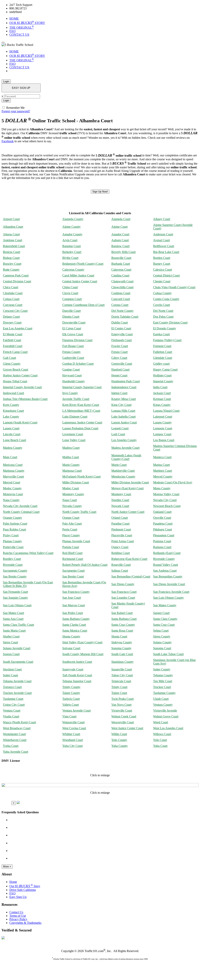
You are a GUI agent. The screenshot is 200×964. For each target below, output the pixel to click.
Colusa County (162, 293)
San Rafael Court (122, 613)
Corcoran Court (12, 305)
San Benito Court (73, 576)
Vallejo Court (70, 704)
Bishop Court (11, 257)
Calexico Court (162, 269)
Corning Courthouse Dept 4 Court (83, 305)
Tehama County (163, 675)
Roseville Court (121, 564)
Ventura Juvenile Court (76, 710)
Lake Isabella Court (123, 416)
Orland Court (119, 517)
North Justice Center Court (127, 511)
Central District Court (166, 275)
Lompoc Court (162, 434)
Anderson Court (163, 234)
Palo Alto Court (72, 523)
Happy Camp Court (165, 369)
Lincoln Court (11, 434)
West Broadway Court (16, 728)
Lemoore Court (162, 428)
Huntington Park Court (125, 381)
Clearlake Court (12, 293)
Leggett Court (120, 428)
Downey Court (12, 322)
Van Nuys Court (121, 704)
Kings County (162, 404)
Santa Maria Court (14, 630)
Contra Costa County (166, 299)
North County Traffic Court (79, 511)
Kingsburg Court (13, 410)
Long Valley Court (73, 440)
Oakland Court (162, 511)
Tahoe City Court (122, 675)
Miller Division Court (75, 482)
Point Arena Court (122, 541)
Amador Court (120, 234)
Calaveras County (73, 269)
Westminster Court (14, 734)
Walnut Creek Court (123, 716)
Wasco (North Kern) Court (19, 722)
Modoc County (12, 488)
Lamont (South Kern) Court (20, 422)
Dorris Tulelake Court (124, 316)
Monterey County (73, 494)
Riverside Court (12, 564)
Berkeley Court (71, 252)
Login (6, 81)
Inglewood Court (13, 393)
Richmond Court (72, 558)
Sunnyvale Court (72, 669)
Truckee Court (162, 687)
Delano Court (11, 316)
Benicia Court (11, 252)
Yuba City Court (72, 745)
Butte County (11, 269)
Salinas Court (119, 570)
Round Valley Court (165, 564)
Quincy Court (119, 547)
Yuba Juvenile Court (15, 751)
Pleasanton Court (163, 535)
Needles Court (120, 500)
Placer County (71, 535)
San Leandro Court (123, 597)
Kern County (11, 404)
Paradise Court (120, 523)
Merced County (162, 476)
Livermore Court (72, 434)
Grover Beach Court (15, 369)
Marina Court (161, 464)
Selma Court (161, 630)
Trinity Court (119, 687)
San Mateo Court (13, 613)
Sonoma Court (162, 648)
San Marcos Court (73, 605)
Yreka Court (10, 745)
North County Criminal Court (21, 511)
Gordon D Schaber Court (78, 363)
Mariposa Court (72, 470)
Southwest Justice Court (77, 661)
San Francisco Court (124, 591)
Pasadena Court (162, 523)
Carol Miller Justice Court (78, 275)
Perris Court (69, 529)
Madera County (12, 447)
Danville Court (71, 310)
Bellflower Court (163, 246)
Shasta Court (119, 636)
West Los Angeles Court (168, 728)
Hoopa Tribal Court (15, 381)
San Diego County (122, 584)
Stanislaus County (122, 661)
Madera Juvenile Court (125, 447)
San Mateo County (164, 605)
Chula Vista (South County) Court (174, 287)
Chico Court (10, 287)
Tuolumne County (164, 693)
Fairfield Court (12, 340)
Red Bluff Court (72, 553)
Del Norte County (122, 310)
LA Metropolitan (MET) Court (81, 410)
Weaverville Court (122, 722)
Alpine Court (119, 226)
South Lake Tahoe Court (168, 654)
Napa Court (69, 500)
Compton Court (72, 299)
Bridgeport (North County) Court (82, 263)
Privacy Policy (18, 919)
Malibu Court (70, 457)
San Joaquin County (15, 597)
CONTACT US (19, 34)
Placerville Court (121, 535)
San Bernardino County (167, 576)
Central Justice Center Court (79, 281)
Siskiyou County (121, 642)
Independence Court (123, 387)
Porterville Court (13, 547)
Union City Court (14, 704)
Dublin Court (119, 322)
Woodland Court (72, 740)
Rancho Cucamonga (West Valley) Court (28, 553)
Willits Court (119, 734)
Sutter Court (10, 675)
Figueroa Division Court (77, 340)
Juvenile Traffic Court (75, 399)
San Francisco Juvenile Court (171, 591)
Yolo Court (160, 740)
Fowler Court (119, 346)
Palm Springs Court (15, 523)
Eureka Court (161, 334)
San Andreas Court (165, 570)
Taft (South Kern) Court (77, 675)
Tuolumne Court (13, 698)
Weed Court (160, 722)
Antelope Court (12, 240)
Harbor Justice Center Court (20, 375)
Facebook (8, 141)
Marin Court (119, 464)
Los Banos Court (163, 440)
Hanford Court (120, 369)
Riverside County (164, 558)
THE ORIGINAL (21, 27)
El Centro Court (121, 328)
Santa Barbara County (76, 618)
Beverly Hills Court (123, 252)
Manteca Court (162, 457)
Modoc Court (70, 488)
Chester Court (161, 281)
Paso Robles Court (14, 529)
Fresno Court (119, 352)
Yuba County (119, 745)
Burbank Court (120, 263)
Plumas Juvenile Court (76, 541)
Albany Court (161, 219)
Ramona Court (162, 547)
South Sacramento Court (18, 661)
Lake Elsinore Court (74, 416)
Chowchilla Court (122, 287)
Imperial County (163, 381)
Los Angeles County (124, 440)
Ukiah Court (161, 698)
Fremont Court (162, 346)
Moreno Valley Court (166, 494)
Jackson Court (162, 393)
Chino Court (70, 287)
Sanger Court (161, 613)
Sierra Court (10, 642)
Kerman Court (162, 399)
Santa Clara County (165, 618)
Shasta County (71, 636)
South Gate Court (122, 654)
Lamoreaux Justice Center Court (82, 422)
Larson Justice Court (124, 422)
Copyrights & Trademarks (25, 922)
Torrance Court (12, 687)
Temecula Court (121, 681)
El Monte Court (12, 334)
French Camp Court (15, 352)
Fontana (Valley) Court (167, 340)
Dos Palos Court (163, 316)
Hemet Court (119, 375)
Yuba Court (160, 745)
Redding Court (120, 553)
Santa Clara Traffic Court (18, 624)
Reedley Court (12, 558)
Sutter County (161, 669)
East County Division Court (170, 322)
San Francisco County (76, 591)
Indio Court (160, 387)
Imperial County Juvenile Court (22, 387)
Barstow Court (120, 246)
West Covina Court (74, 728)
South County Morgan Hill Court (82, 654)
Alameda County (72, 219)
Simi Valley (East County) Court (82, 642)
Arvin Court (69, 240)
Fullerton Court (162, 352)
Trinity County (71, 687)
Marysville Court (13, 476)
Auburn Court (120, 240)
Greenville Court (121, 363)
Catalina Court (120, 275)
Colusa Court (11, 299)
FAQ (12, 31)
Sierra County (161, 636)
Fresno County (71, 352)
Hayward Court (72, 375)
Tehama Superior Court (76, 681)
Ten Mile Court (162, 681)
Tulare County (71, 693)
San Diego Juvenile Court (169, 584)
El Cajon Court (71, 328)
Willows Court (162, 734)
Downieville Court (73, 322)
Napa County (11, 500)
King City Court (121, 404)
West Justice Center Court (127, 728)
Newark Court (120, 506)
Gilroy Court (119, 357)
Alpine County (71, 226)
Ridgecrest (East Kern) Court (129, 558)
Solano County (162, 642)
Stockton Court (12, 669)
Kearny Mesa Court (123, 399)
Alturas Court (11, 234)
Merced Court (11, 482)
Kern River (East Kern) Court (80, 404)
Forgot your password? (16, 111)
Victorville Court (121, 710)
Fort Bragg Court (73, 346)
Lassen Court (11, 428)
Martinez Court (162, 470)
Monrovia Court (13, 494)
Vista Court (69, 716)
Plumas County (12, 541)
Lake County (11, 416)
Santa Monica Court (74, 630)
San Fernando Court (15, 591)
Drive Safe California (22, 889)
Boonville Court (121, 257)
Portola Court (70, 547)
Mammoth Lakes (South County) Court (126, 457)
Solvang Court (71, 648)
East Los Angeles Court (17, 328)
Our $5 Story (24, 886)
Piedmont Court (121, 529)
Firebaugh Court (121, 340)
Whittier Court (71, 734)
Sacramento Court (73, 570)
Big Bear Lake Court (166, 252)
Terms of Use (17, 915)
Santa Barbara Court (124, 618)
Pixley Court (11, 535)
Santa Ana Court (13, 618)
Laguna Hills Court (123, 410)
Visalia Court (11, 716)
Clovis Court (70, 293)
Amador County (72, 234)
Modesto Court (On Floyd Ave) (172, 482)
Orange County (12, 517)
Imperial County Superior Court (82, 387)
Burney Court (161, 263)
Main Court (10, 457)
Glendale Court (162, 357)
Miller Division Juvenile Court (130, 482)
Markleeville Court (123, 470)
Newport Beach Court (166, 506)
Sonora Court (11, 654)
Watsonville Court (73, 722)
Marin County (71, 464)
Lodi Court (118, 434)
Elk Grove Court (72, 334)
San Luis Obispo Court (17, 605)
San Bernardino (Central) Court (130, 576)
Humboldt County (73, 381)
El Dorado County (164, 328)
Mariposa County (13, 470)
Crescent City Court (15, 310)
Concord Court (120, 299)
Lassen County (162, 422)
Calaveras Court (121, 269)
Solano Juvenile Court (16, 648)
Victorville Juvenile (165, 710)
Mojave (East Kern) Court (127, 488)
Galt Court (9, 357)
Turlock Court (71, 698)
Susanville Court (121, 669)
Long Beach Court (14, 440)
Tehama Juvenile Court (17, 681)
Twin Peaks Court (122, 698)
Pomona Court (162, 541)
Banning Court (71, 246)
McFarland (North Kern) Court (81, 476)
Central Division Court (17, 281)
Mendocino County (123, 476)
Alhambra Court (13, 226)
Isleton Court (119, 393)
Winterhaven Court (14, 740)
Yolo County (119, 740)
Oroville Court (162, 517)
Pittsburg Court (162, 529)
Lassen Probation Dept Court (80, 428)
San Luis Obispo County (168, 597)
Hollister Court (162, 375)
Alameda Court (120, 219)
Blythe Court (70, 257)
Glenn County (12, 363)
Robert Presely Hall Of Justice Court (84, 564)
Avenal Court (161, 240)
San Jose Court (71, 597)
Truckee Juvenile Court (17, 693)
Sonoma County (121, 648)
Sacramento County (15, 570)
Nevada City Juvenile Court (20, 506)
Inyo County (70, 393)
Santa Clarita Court (74, 624)
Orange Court (70, 517)
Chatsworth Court (122, 281)
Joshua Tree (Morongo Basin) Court (25, 399)
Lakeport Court (162, 416)
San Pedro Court (72, 613)
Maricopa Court (12, 464)
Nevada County (72, 506)
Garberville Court (73, 357)
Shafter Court (11, 636)
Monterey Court (121, 494)
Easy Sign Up (18, 897)
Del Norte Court (163, 310)
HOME (14, 18)
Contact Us (16, 912)
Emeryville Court (122, 334)
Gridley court (161, 363)
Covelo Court (161, 305)
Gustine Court (71, 369)
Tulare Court (119, 693)
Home (13, 881)
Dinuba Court (70, 316)
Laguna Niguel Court (166, 410)
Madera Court (70, 447)
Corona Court (119, 305)
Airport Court (11, 219)
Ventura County (163, 704)
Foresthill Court (12, 346)
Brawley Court (12, 263)
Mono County (162, 488)
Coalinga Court (120, 293)
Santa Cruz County (123, 624)
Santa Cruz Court (164, 624)
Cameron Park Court (16, 275)
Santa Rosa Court (122, 630)
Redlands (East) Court (166, 553)
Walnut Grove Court (165, 716)
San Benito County (15, 576)
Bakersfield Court (14, 246)
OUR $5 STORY (27, 22)
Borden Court (161, 257)
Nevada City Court (165, 500)
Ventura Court (11, 710)
